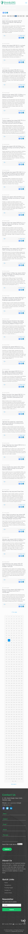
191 (9, 680)
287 (21, 711)
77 (21, 640)
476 (21, 776)
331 (9, 728)
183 (6, 678)
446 (16, 766)
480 (14, 778)
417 (14, 757)
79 (9, 642)
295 (6, 716)
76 (19, 640)
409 (11, 754)
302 (6, 719)
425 (16, 759)
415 (9, 757)
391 (19, 747)
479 (11, 778)
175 (21, 673)
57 (6, 635)
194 (16, 680)
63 (21, 635)
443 (9, 766)
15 (6, 621)
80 (11, 642)
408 (9, 754)
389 (14, 747)
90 (19, 645)
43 (6, 630)
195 (19, 680)
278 (16, 709)
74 (20, 16)
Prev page (14, 612)
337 (6, 731)
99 (6, 649)
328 (19, 726)
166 (16, 671)
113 (6, 654)
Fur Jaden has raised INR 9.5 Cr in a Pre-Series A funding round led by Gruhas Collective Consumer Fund (12, 373)
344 (6, 733)
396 (14, 750)
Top (27, 933)
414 (6, 757)
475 (19, 776)
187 (16, 678)
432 (16, 762)
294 (21, 714)
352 (9, 735)
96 (16, 647)
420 (21, 757)
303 (9, 719)
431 (14, 762)
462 (21, 771)
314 (19, 721)
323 (6, 726)
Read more (22, 35)
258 (19, 702)
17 (11, 621)
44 (9, 630)
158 (14, 668)
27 (19, 623)
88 (14, 645)
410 (14, 754)
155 (6, 668)
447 (19, 766)
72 (9, 640)
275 (9, 709)
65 (9, 637)
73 (18, 16)
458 (11, 771)
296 (9, 716)
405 (19, 752)
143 (11, 664)
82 (16, 642)
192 (11, 680)
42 (21, 628)
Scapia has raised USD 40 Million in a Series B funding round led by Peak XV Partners (14, 148)
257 (16, 702)
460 (16, 771)
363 (19, 738)
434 (21, 762)
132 (19, 659)
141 (6, 664)
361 (14, 738)
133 (21, 659)
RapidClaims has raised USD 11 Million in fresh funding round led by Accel (14, 249)
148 (6, 666)
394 (9, 750)
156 (9, 668)
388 (11, 747)
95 (14, 647)
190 (6, 680)
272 (19, 707)
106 (6, 652)
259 (21, 702)
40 (16, 628)
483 (21, 778)
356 (19, 735)
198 (9, 683)
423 (11, 759)
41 (19, 628)
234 (11, 695)
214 (14, 688)
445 (14, 766)
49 (21, 630)
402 (11, 752)
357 (21, 735)
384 (19, 745)
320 (16, 723)
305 (14, 719)
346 (11, 733)
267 (6, 707)
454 (19, 769)
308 (21, 719)
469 (21, 774)
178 (11, 676)
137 (14, 661)
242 (14, 697)
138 (16, 661)
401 (9, 752)
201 (16, 683)
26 (16, 623)
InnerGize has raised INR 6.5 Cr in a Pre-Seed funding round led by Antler (13, 347)
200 (14, 683)
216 (19, 688)
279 (19, 709)
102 (14, 649)
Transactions (7, 885)
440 (19, 764)
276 (11, 709)
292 (16, 714)
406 (21, 752)
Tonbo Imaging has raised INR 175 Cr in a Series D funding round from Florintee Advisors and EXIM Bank (13, 122)
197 (6, 683)
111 (19, 652)
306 (16, 719)
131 (16, 659)
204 (6, 685)
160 (19, 668)
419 (19, 757)
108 (11, 652)
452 (14, 769)
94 (11, 647)
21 (21, 621)
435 (6, 764)
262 (11, 704)
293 (19, 714)
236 (16, 695)
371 (21, 740)
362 (16, 738)
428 (6, 762)
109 (14, 652)
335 (19, 728)
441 (21, 764)
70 (10, 16)
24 (11, 623)
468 (19, 774)
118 (19, 654)
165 (14, 671)
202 (19, 683)
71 (13, 16)
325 (11, 726)
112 (21, 652)
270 (14, 707)
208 (16, 685)
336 (21, 728)
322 (21, 723)
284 (14, 711)
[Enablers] (14, 2)
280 (21, 709)
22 (6, 623)
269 (11, 707)
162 (6, 671)
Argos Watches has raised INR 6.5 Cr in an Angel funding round (14, 445)
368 (14, 740)
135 (9, 661)
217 (21, 688)
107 (9, 652)
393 (6, 750)
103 (16, 649)
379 (6, 745)
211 (6, 688)
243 (16, 697)
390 (16, 747)
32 (14, 625)
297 (11, 716)
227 (11, 692)
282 (9, 711)
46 (14, 630)
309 (6, 721)
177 (9, 676)
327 (16, 726)
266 (21, 704)
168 (21, 671)
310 (9, 721)
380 (9, 745)
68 (16, 637)
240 (9, 697)
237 (19, 695)
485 (15, 781)
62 (19, 635)
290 (11, 714)
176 (6, 676)
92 (6, 647)
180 (16, 676)
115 (11, 654)
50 (6, 633)
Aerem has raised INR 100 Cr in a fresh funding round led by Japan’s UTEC (13, 46)
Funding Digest (8, 887)
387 (9, 747)
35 (21, 625)
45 (11, 630)
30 (9, 625)
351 (6, 735)
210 (21, 685)
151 (14, 666)
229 (16, 692)
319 (14, 723)
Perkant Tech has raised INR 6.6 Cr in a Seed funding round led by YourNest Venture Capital (13, 224)
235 (14, 695)
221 (14, 690)
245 (21, 697)
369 (16, 740)
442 (6, 766)
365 (6, 740)
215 (16, 688)
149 (9, 666)
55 (19, 633)
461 (19, 771)
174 (19, 673)
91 (21, 645)
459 (14, 771)
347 (14, 733)
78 (6, 642)
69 (8, 16)
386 (6, 747)
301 (21, 716)
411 (16, 754)
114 (9, 654)
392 (21, 747)
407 (6, 754)
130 (14, 659)
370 (19, 740)
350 (21, 733)
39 (14, 628)
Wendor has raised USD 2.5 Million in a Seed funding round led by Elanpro (13, 540)
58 (9, 635)
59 (11, 635)
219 (9, 690)
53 (14, 633)
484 (13, 781)
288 (6, 714)
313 (16, 721)
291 (14, 714)
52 (11, 633)
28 (21, 623)
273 (21, 707)
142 (9, 664)
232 (6, 695)
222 (16, 690)
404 (16, 752)
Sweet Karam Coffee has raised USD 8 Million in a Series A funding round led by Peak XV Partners (13, 274)
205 (9, 685)
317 (9, 723)
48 (19, 630)
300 (19, 716)
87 (11, 645)
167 (19, 671)
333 (14, 728)
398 (19, 750)
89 (16, 645)
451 (11, 769)
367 (11, 740)
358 (6, 738)
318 (11, 723)
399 (21, 750)
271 (16, 707)
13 (19, 618)
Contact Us (7, 890)
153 (19, 666)
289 (9, 714)
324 (9, 726)
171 (11, 673)
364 (21, 738)
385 (21, 745)
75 (23, 16)
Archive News (8, 892)
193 (14, 680)
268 (9, 707)
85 (6, 645)
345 (9, 733)
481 (16, 778)
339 (11, 731)
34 (19, 625)
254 (9, 702)
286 (19, 711)
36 (6, 628)
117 (16, 654)
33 (16, 625)
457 (9, 771)
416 (11, 757)
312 (14, 721)
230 (19, 692)
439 (16, 764)
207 (14, 685)
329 (21, 726)
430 (11, 762)
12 (16, 618)
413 (21, 754)
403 (14, 752)
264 (16, 704)
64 (6, 637)
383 (16, 745)
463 (6, 774)
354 (14, 735)
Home (6, 882)
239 (6, 697)
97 (19, 647)
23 (9, 623)
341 (16, 731)
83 (19, 642)
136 (11, 661)
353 (11, 735)
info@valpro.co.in (6, 805)
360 (11, 738)
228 (14, 692)
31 (11, 625)
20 (19, 621)
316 (6, 723)
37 (9, 628)
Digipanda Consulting (17, 931)
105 (21, 649)
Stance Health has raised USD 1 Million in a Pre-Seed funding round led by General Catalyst (13, 468)
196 (21, 680)
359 (9, 738)
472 (11, 776)
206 (11, 685)
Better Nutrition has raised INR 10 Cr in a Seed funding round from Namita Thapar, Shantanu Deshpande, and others (13, 396)
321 (19, 723)
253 (6, 702)
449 (6, 769)
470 (6, 776)
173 (16, 673)
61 (16, 635)
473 (14, 776)
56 (21, 633)
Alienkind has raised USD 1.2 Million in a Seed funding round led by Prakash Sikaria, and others (13, 96)
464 (9, 774)
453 (16, 769)
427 (21, 759)
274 (6, 709)
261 (9, 704)
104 (19, 649)
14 (21, 618)
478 (9, 778)
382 (14, 745)
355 (16, 735)
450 (9, 769)
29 (6, 625)
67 (14, 637)
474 (16, 776)
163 (9, 671)
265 (19, 704)
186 (14, 678)
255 (11, 702)
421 (6, 759)
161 (21, 668)
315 (21, 721)
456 (6, 771)
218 (6, 690)
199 (11, 683)
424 (14, 759)
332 (11, 728)
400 (6, 752)
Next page (13, 784)
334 (16, 728)
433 (19, 762)
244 (19, 697)
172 (14, 673)
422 (9, 759)
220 (11, 690)
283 (11, 711)
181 (19, 676)
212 (9, 688)
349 (19, 733)
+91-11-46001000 (11, 803)
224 (21, 690)
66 (11, 637)
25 (14, 623)
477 (6, 778)
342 (19, 731)
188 (19, 678)
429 (9, 762)
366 (9, 740)
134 (6, 661)
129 (11, 659)
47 (16, 630)
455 (21, 769)
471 (9, 776)
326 (14, 726)
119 (21, 654)
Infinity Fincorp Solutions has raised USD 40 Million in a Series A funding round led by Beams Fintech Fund (13, 322)
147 (21, 664)
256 (14, 702)
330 (6, 728)
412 (19, 754)
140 (21, 661)
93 (9, 647)
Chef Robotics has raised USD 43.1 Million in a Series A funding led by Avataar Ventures (12, 565)
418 (16, 757)
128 (9, 659)
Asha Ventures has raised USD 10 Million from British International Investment (12, 22)
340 (14, 731)
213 (11, 688)
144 (14, 664)
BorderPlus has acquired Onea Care (13, 491)
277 (14, 709)
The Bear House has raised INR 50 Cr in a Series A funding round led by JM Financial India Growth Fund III (14, 299)
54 (16, 633)
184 (9, 678)
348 (16, 733)
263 (14, 704)
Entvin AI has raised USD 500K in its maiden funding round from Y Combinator (13, 591)
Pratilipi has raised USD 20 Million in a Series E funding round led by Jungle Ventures (13, 198)
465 (11, 774)
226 (9, 692)
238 (21, 695)
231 (21, 692)
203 (21, 683)
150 (11, 666)
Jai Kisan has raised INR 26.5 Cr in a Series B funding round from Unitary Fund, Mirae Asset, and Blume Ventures (14, 71)
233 (9, 695)
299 (16, 716)
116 (14, 654)
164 (11, 671)
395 (11, 750)
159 (16, 668)
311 (11, 721)
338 (9, 731)
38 (11, 628)
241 (11, 697)
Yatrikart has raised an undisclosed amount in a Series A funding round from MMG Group (12, 423)
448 (21, 766)
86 (9, 645)
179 (14, 676)
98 (21, 647)
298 (14, 716)
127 (6, 659)
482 (19, 778)
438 (14, 764)
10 (11, 618)
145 (16, 664)
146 (19, 664)
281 (6, 711)
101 (11, 649)
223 (19, 690)
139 (19, 661)
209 (19, 685)
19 (16, 621)
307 (19, 719)
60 (14, 635)
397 (16, 750)
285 (16, 711)
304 (11, 719)
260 (6, 704)
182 (21, 676)
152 (16, 666)
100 (9, 649)
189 (21, 678)
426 (19, 759)
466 (14, 774)
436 (9, 764)
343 (21, 731)
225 (6, 692)
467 (16, 774)
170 (9, 673)
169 (6, 673)
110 (16, 652)
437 (11, 764)
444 (11, 766)
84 (21, 642)
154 (21, 666)
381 (11, 745)
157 (11, 668)
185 (11, 678)
